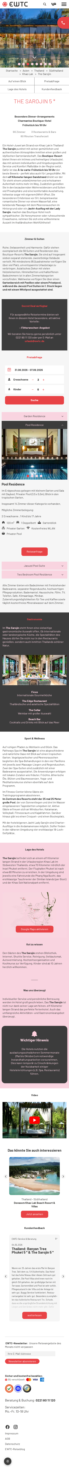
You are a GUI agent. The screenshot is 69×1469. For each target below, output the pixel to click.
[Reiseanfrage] (56, 4)
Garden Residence (34, 416)
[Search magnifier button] (45, 4)
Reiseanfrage (35, 551)
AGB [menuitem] (7, 1438)
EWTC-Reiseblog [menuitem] (15, 1449)
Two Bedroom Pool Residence (34, 574)
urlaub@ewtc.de (34, 341)
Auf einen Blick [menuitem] (17, 81)
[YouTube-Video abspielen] (34, 1120)
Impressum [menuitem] (11, 1433)
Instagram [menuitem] (15, 1426)
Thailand (39, 70)
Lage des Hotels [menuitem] (17, 89)
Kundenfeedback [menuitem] (52, 89)
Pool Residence (34, 424)
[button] (19, 64)
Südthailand (56, 70)
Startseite (12, 70)
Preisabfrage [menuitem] (51, 81)
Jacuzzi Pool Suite (34, 565)
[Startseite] (15, 3)
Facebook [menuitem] (7, 1426)
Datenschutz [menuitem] (12, 1443)
